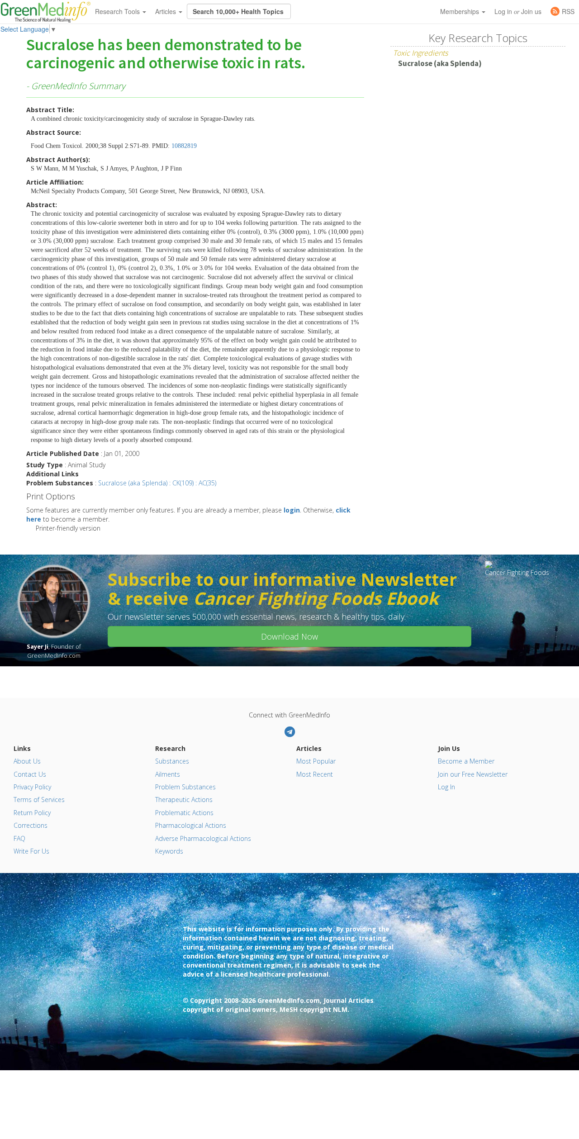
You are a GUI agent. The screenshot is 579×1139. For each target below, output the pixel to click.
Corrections (30, 825)
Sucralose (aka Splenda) (440, 63)
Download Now (289, 636)
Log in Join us (517, 11)
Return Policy (32, 812)
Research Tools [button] (118, 11)
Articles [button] (166, 11)
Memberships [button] (460, 11)
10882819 (184, 145)
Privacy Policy (32, 787)
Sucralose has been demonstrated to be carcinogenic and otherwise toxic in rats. (165, 54)
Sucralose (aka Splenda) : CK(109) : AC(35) (157, 483)
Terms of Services (39, 799)
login (292, 510)
